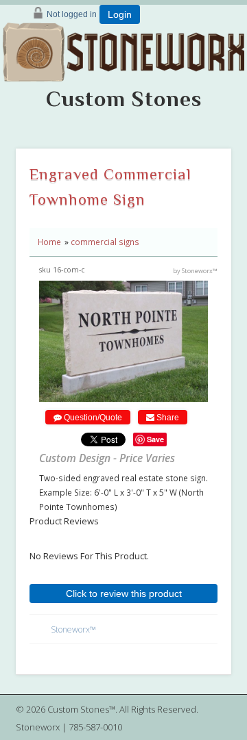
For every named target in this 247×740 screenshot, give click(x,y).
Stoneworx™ (73, 629)
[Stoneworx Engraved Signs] (124, 47)
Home (49, 241)
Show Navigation (230, 79)
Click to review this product (124, 593)
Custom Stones (124, 98)
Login (120, 14)
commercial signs (105, 241)
